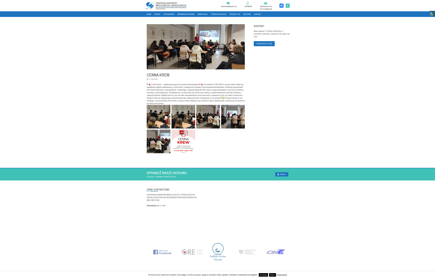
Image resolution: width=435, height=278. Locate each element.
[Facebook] (281, 6)
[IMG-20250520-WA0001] (233, 116)
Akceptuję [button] (263, 275)
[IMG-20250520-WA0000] (158, 141)
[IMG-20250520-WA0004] (158, 116)
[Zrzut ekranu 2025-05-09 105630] (183, 141)
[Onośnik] (166, 5)
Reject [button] (272, 275)
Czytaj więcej (281, 275)
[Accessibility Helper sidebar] (432, 13)
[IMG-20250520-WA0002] (208, 116)
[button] (288, 6)
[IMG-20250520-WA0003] (183, 116)
